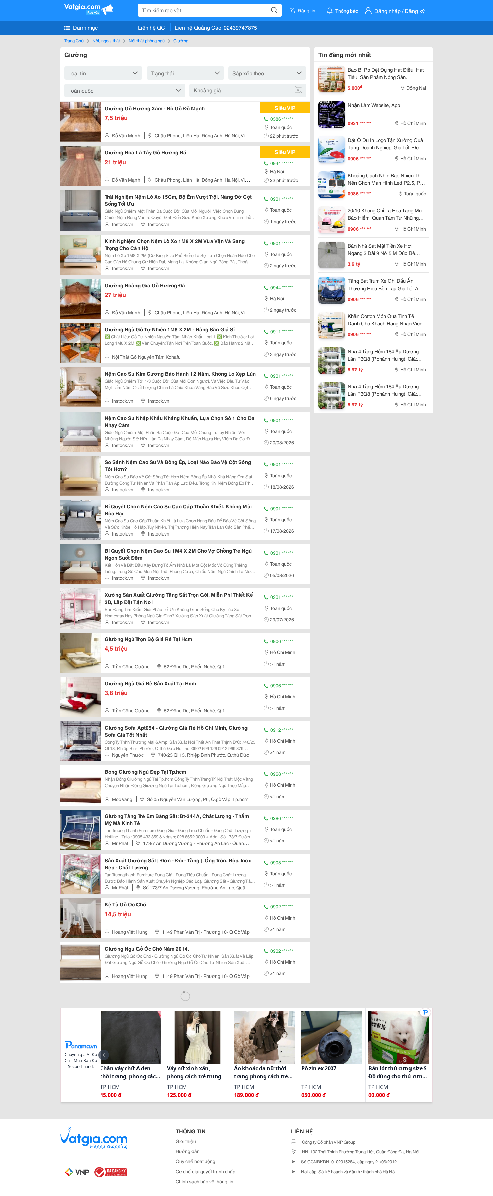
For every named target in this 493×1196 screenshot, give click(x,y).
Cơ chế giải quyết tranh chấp (205, 1171)
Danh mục (85, 27)
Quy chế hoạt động (195, 1161)
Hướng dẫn (188, 1151)
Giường (180, 40)
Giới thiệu (186, 1141)
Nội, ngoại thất (106, 40)
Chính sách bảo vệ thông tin (204, 1181)
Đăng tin (306, 10)
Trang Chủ (74, 40)
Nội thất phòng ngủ (147, 40)
